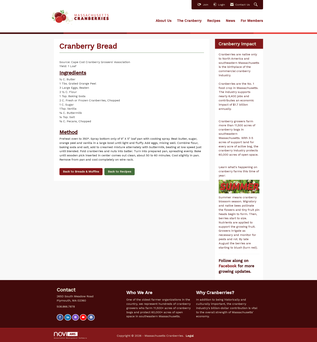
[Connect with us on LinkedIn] (67, 317)
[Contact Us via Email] (91, 317)
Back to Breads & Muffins (81, 171)
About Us (164, 21)
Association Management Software (70, 338)
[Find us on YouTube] (83, 317)
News (230, 21)
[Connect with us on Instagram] (75, 317)
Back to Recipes (119, 171)
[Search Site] (256, 4)
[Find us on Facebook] (60, 317)
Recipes (213, 21)
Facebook (228, 266)
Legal (190, 335)
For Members (252, 21)
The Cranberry (189, 21)
